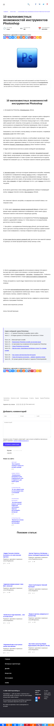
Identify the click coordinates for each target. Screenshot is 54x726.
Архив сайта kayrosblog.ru (47, 693)
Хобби (7, 682)
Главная (7, 659)
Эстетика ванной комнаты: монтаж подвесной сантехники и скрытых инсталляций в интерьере (16, 507)
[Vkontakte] (13, 37)
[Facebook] (4, 37)
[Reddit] (23, 37)
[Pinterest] (32, 37)
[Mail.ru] (21, 37)
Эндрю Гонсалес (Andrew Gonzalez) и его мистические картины (12, 555)
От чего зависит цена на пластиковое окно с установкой (18, 491)
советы (32, 398)
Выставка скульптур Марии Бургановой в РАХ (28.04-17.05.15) (39, 644)
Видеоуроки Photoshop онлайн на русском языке (26, 342)
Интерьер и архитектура (12, 664)
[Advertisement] (27, 387)
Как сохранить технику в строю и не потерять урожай (17, 465)
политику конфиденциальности (21, 440)
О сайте (46, 690)
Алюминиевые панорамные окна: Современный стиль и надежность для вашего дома (17, 478)
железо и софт (15, 398)
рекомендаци (24, 398)
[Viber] (29, 37)
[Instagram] (7, 37)
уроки (37, 398)
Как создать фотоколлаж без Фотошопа (24, 355)
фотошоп (6, 400)
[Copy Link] (37, 37)
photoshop (7, 398)
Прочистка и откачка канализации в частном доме (17, 521)
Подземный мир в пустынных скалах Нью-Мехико (12, 645)
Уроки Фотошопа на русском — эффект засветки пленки (28, 357)
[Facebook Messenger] (10, 37)
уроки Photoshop (45, 398)
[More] (40, 37)
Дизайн (7, 668)
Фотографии (9, 678)
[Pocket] (34, 37)
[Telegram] (26, 37)
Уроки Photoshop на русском (20, 346)
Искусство (8, 673)
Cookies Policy (46, 697)
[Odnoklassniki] (18, 37)
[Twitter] (15, 37)
